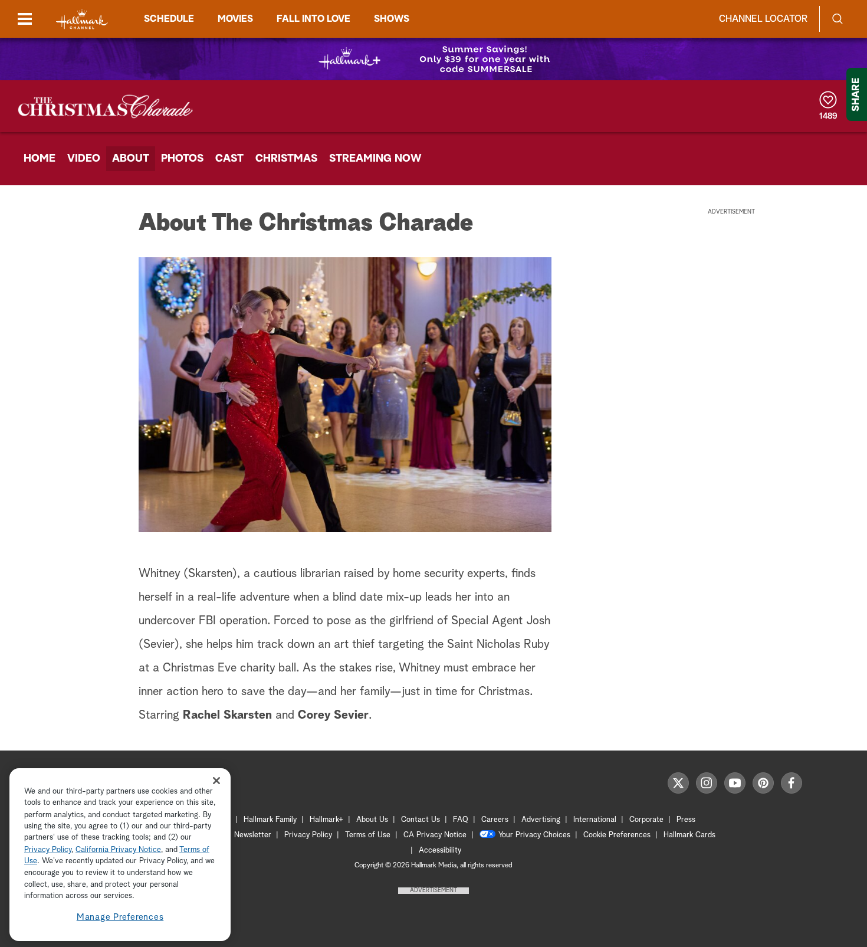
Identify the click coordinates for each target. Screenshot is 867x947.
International (594, 820)
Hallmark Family (270, 820)
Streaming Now (375, 158)
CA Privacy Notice (435, 835)
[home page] (82, 19)
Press (685, 820)
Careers (494, 820)
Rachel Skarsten (227, 715)
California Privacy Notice (118, 850)
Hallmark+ (326, 820)
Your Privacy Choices (534, 835)
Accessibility (440, 850)
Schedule (169, 19)
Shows (391, 19)
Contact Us (420, 820)
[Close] (216, 780)
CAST (229, 158)
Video (83, 158)
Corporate (646, 820)
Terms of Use (367, 835)
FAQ (460, 820)
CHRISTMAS (286, 158)
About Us (372, 820)
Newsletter (252, 835)
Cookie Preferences (617, 835)
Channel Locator (763, 19)
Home (39, 158)
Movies (235, 19)
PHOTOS (182, 158)
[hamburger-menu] (25, 19)
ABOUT (130, 158)
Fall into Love (313, 19)
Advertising (540, 820)
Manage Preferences (120, 917)
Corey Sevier (333, 715)
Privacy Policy (308, 835)
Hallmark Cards (689, 835)
